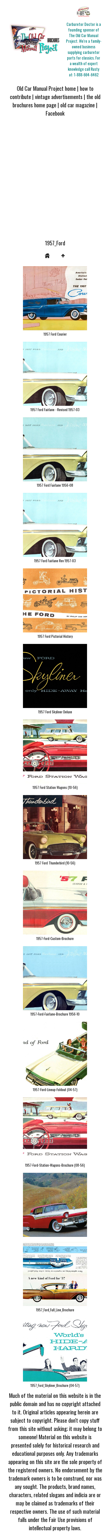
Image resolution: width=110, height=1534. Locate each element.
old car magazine (77, 105)
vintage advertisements (58, 96)
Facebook (55, 113)
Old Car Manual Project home (46, 88)
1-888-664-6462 (86, 74)
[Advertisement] (55, 181)
